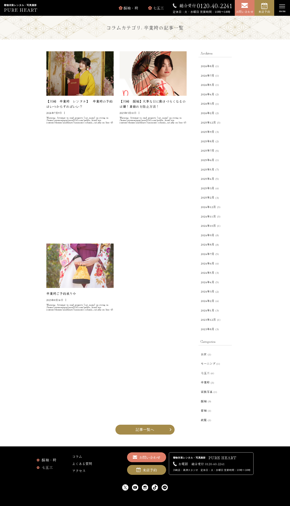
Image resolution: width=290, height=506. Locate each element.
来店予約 (264, 12)
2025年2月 (207, 197)
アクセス (78, 470)
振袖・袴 (130, 8)
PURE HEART (20, 9)
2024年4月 (207, 282)
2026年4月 (207, 94)
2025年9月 (207, 131)
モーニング (208, 363)
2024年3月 (207, 291)
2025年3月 (207, 188)
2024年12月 (208, 206)
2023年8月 (207, 329)
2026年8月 (207, 66)
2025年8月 (207, 141)
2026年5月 (207, 84)
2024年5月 (207, 272)
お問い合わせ (245, 12)
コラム (77, 456)
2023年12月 (208, 319)
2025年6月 (207, 159)
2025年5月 (207, 169)
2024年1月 (207, 310)
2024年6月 (207, 263)
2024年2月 (207, 300)
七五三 (158, 8)
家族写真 (206, 391)
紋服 (204, 420)
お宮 (204, 354)
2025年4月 (207, 178)
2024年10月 (208, 225)
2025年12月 (208, 122)
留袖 (204, 410)
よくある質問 (82, 463)
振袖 (204, 401)
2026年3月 (207, 103)
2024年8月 (207, 244)
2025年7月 (207, 150)
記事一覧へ (145, 430)
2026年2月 (207, 113)
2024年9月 (207, 235)
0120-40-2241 (206, 5)
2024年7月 (207, 253)
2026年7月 (207, 75)
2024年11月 (208, 216)
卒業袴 (205, 382)
